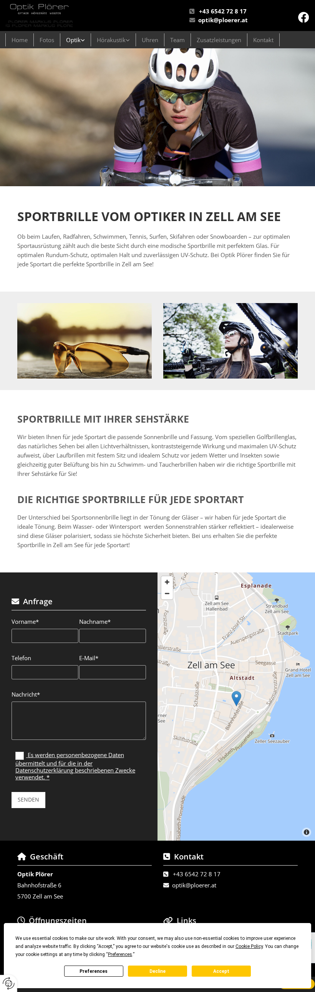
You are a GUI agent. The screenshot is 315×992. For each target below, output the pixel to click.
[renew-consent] (8, 983)
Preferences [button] (120, 954)
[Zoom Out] (167, 593)
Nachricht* (26, 694)
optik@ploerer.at (223, 20)
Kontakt (263, 40)
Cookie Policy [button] (249, 946)
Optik (73, 40)
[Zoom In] (167, 582)
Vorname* (25, 621)
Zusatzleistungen (219, 40)
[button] (236, 699)
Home (20, 40)
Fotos (47, 40)
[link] (75, 39)
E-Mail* (88, 657)
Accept (221, 971)
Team (177, 40)
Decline (157, 971)
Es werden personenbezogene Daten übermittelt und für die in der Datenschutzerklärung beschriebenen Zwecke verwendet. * (75, 766)
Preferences (94, 971)
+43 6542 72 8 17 (223, 11)
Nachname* (95, 621)
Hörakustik (111, 40)
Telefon (21, 657)
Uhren (150, 40)
